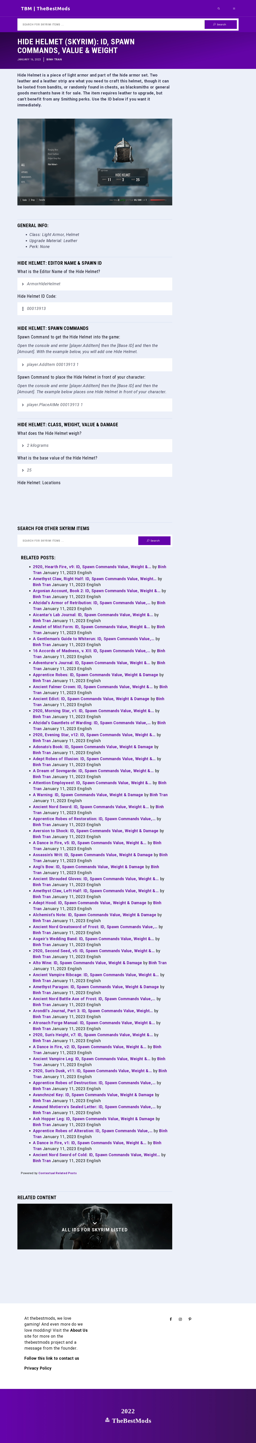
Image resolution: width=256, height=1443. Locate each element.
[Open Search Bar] (218, 8)
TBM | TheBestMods (45, 8)
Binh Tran (54, 59)
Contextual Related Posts (57, 1173)
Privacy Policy (38, 1368)
